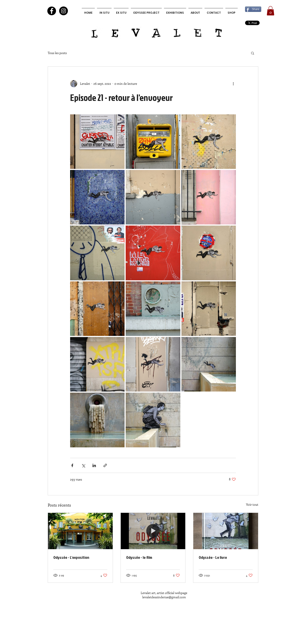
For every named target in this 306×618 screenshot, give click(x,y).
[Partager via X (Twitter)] (83, 465)
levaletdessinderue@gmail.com (164, 597)
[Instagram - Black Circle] (63, 11)
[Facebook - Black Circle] (51, 11)
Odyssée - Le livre (213, 557)
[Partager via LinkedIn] (94, 465)
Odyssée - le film (139, 557)
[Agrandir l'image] (97, 141)
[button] (270, 10)
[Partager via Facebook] (72, 465)
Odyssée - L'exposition (71, 557)
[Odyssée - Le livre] (225, 531)
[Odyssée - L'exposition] (80, 531)
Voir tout (252, 504)
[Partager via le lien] (105, 465)
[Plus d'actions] (233, 83)
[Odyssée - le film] (153, 531)
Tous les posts (57, 53)
